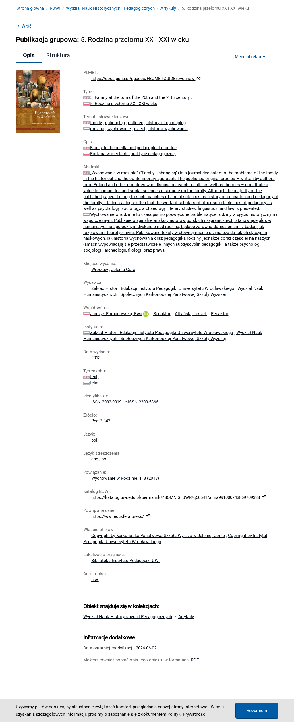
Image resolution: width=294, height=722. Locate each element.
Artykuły (168, 8)
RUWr (55, 8)
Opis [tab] (28, 55)
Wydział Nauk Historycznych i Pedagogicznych (110, 8)
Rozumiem (257, 710)
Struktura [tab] (58, 55)
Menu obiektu (248, 56)
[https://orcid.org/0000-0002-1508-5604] (146, 313)
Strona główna (30, 8)
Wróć (27, 26)
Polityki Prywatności (186, 714)
